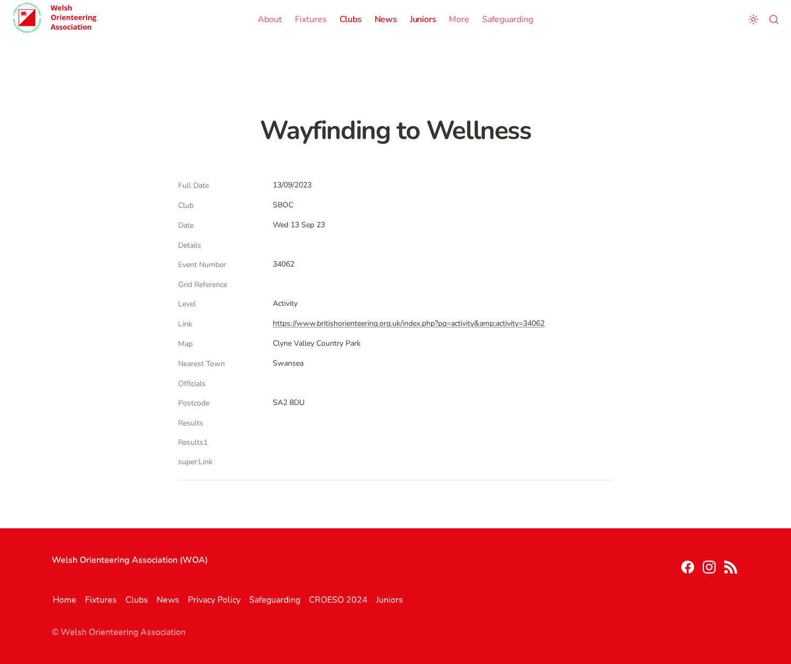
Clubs (351, 19)
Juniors (423, 19)
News (386, 19)
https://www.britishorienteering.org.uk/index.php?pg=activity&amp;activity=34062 (409, 323)
